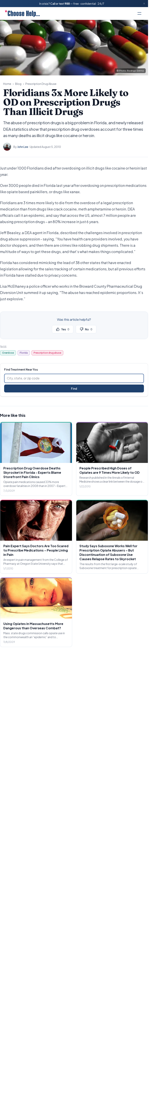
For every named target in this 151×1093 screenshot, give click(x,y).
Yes (65, 329)
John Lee (22, 146)
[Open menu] (139, 13)
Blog (18, 83)
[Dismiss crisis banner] (144, 3)
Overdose (8, 352)
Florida (24, 352)
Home (7, 83)
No (88, 329)
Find (74, 388)
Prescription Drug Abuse (40, 83)
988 (67, 3)
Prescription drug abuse (47, 352)
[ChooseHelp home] (22, 13)
